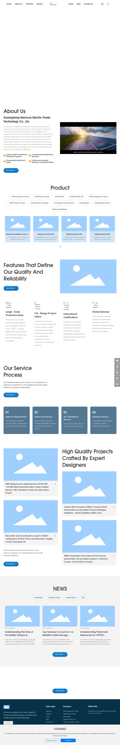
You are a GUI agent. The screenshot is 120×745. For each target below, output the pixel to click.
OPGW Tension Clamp (17, 203)
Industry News (71, 597)
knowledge (38, 597)
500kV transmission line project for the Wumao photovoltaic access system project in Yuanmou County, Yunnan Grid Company (86, 559)
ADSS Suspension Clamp (20, 196)
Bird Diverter (59, 196)
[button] (12, 67)
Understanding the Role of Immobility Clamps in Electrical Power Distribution (20, 635)
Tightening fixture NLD (102, 234)
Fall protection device (102, 203)
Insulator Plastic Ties (76, 196)
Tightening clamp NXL (74, 234)
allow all (68, 740)
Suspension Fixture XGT (46, 234)
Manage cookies (51, 740)
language (7, 722)
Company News (54, 597)
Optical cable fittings (59, 209)
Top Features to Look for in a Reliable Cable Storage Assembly (58, 635)
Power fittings (84, 203)
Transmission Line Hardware (64, 203)
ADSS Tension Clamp (42, 196)
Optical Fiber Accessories (39, 203)
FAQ (83, 597)
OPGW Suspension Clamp (98, 196)
